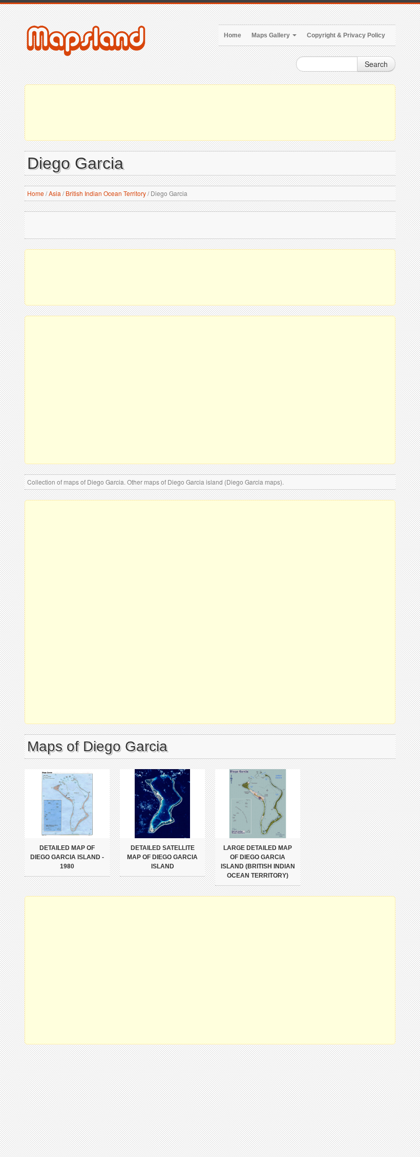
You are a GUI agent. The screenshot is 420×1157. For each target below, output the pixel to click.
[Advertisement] (210, 112)
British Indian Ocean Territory (106, 193)
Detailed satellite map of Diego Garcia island (162, 857)
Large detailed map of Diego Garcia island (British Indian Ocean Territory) (258, 861)
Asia (55, 193)
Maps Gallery (271, 35)
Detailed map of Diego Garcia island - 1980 (67, 857)
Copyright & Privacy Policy (346, 35)
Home (232, 35)
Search (376, 64)
